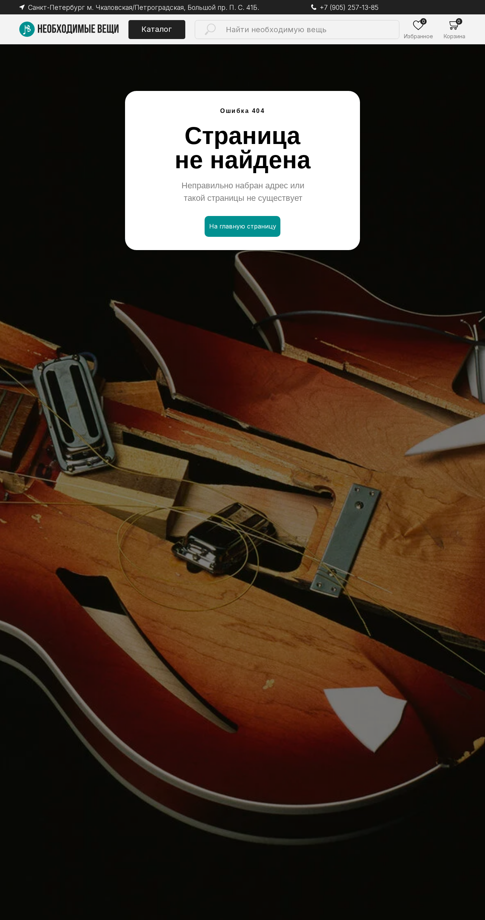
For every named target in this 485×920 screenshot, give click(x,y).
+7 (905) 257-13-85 (349, 7)
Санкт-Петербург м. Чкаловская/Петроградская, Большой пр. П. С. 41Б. (143, 7)
